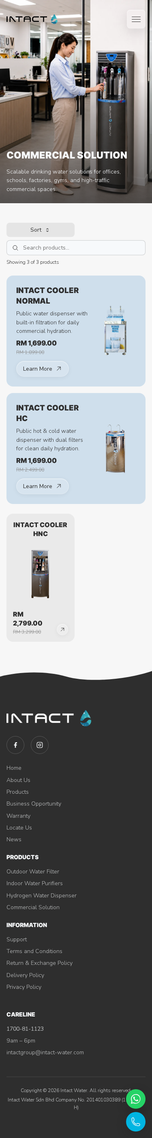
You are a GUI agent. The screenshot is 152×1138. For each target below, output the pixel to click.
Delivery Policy (25, 975)
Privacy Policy (23, 987)
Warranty (18, 816)
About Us (18, 780)
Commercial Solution (33, 907)
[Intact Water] (32, 19)
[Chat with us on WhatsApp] (136, 1099)
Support (16, 939)
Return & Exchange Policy (39, 963)
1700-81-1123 (25, 1029)
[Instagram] (40, 745)
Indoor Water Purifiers (34, 883)
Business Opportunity (33, 804)
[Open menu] (136, 19)
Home (13, 768)
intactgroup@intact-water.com (45, 1052)
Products (17, 792)
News (13, 839)
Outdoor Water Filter (32, 871)
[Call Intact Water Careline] (136, 1121)
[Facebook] (15, 745)
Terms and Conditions (34, 951)
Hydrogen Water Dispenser (41, 895)
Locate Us (19, 828)
